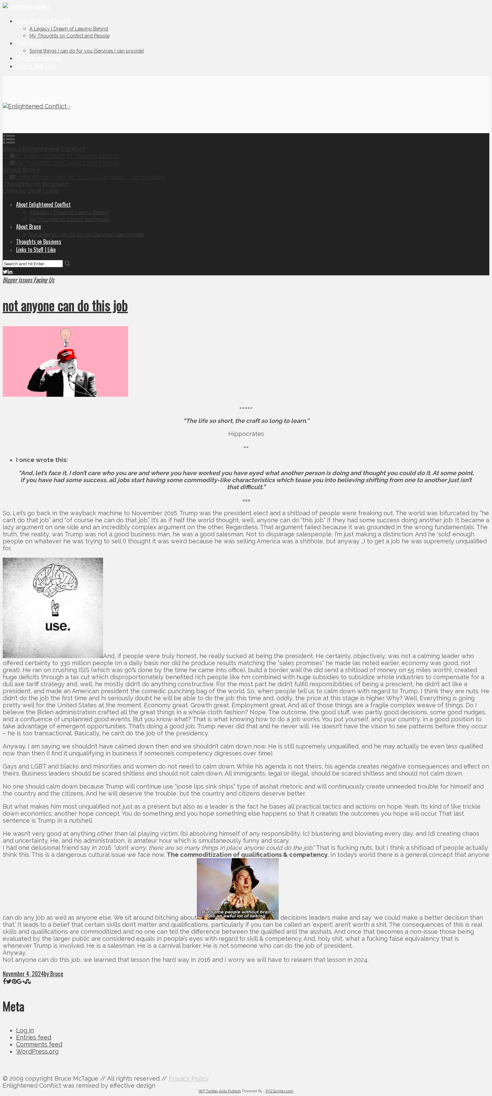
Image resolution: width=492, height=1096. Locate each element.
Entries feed (33, 1037)
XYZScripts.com (279, 1091)
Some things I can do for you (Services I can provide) (86, 51)
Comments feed (39, 1044)
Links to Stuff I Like (36, 66)
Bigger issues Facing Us (28, 279)
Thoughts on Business (38, 58)
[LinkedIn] (10, 271)
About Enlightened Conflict (43, 21)
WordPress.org (37, 1051)
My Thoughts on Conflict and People (69, 35)
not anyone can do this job (65, 305)
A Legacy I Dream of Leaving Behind (68, 28)
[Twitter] (5, 271)
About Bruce (28, 43)
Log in (25, 1030)
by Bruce (53, 973)
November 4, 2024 (23, 973)
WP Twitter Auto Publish (219, 1091)
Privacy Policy (189, 1078)
